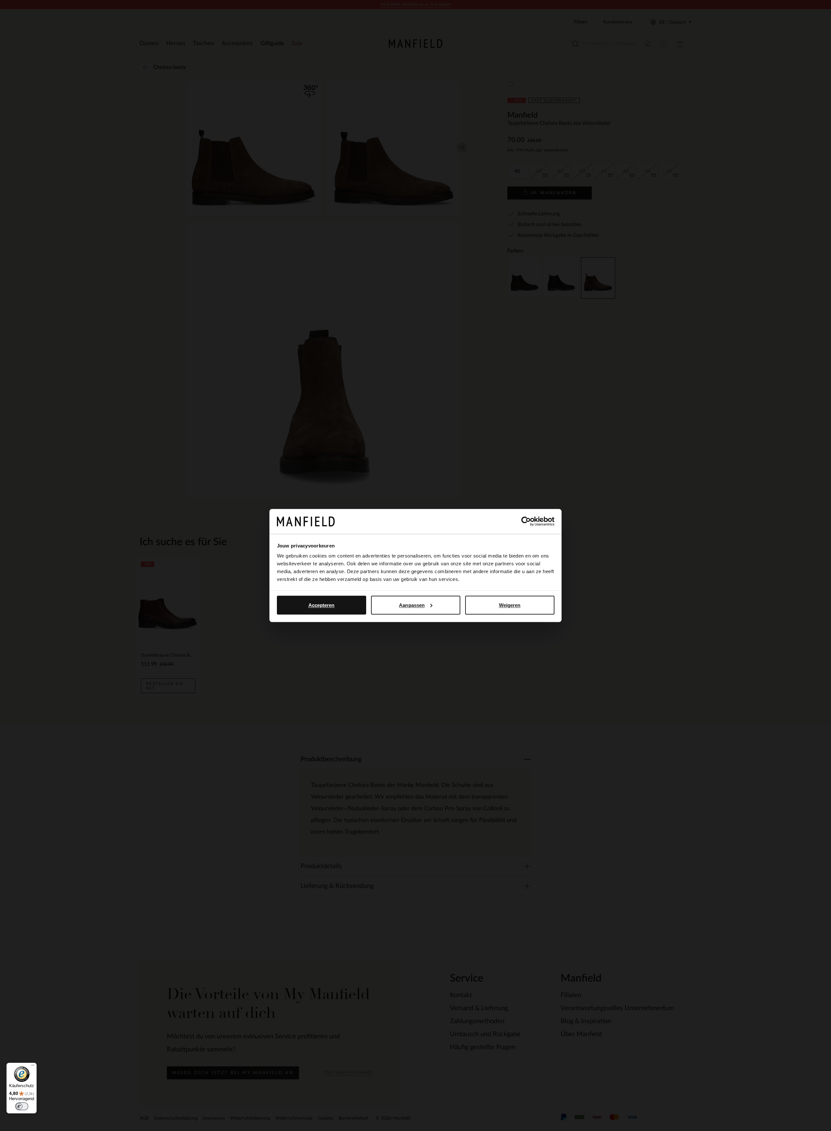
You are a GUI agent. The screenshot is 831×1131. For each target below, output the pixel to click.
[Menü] (33, 1067)
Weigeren (510, 605)
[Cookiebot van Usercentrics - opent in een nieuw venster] (526, 521)
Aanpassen (412, 605)
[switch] (21, 1106)
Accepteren (321, 605)
